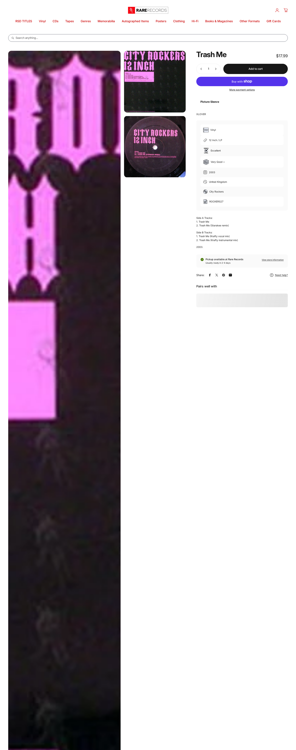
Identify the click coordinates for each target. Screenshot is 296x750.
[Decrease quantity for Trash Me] (200, 69)
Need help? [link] (281, 275)
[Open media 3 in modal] (155, 147)
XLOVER (201, 114)
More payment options (242, 89)
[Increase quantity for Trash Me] (216, 69)
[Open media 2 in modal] (155, 81)
